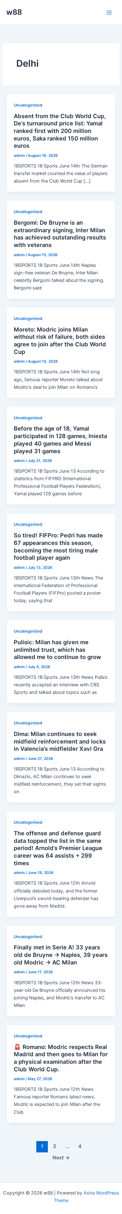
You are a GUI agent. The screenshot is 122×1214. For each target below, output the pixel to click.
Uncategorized (28, 105)
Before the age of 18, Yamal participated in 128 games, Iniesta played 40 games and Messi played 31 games (60, 439)
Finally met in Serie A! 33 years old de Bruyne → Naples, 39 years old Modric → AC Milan (61, 954)
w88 (14, 12)
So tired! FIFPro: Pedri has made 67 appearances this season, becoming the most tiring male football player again (58, 546)
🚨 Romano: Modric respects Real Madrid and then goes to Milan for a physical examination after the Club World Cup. (61, 1058)
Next (61, 1158)
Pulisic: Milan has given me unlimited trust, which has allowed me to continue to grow (57, 649)
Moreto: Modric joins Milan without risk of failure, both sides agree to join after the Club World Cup (60, 340)
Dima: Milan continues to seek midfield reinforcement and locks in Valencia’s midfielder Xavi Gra (60, 741)
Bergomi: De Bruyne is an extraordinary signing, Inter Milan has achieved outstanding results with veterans (60, 233)
